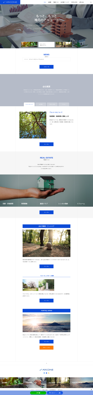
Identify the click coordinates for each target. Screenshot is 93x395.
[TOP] (46, 363)
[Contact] (46, 373)
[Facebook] (44, 373)
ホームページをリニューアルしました (36, 59)
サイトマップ (38, 389)
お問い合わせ (81, 2)
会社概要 (49, 2)
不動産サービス (56, 2)
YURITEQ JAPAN (74, 2)
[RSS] (48, 373)
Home (45, 2)
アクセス (32, 389)
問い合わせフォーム (54, 392)
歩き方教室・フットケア (65, 2)
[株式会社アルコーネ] (10, 2)
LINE (37, 392)
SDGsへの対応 (45, 389)
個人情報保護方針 (53, 389)
